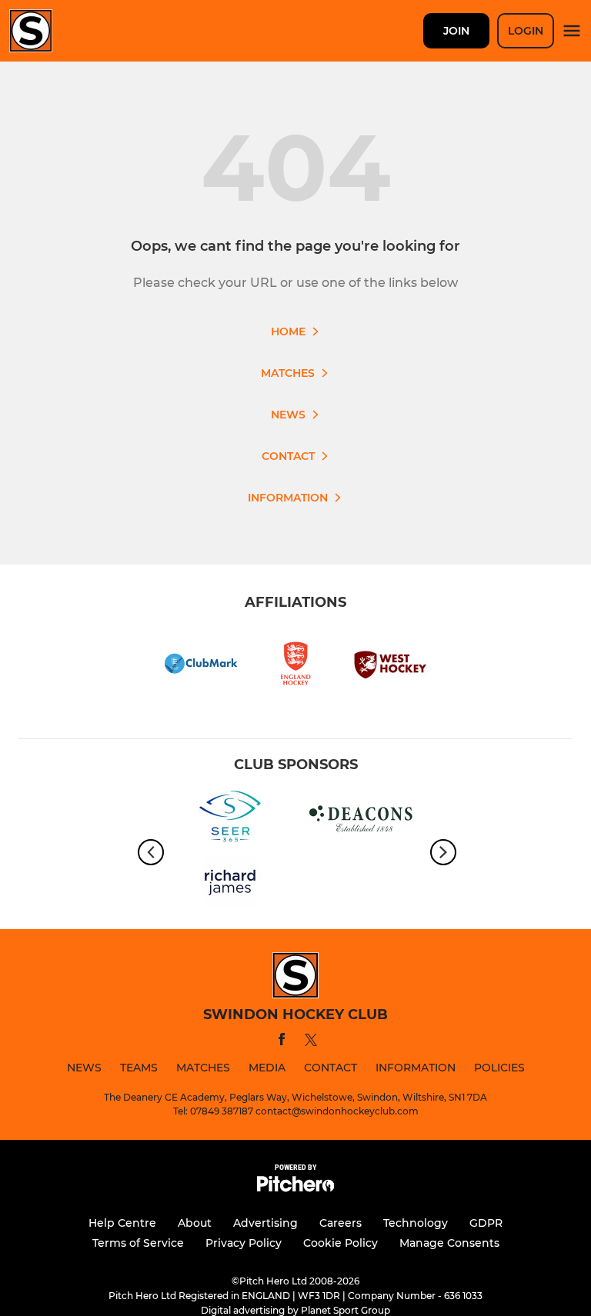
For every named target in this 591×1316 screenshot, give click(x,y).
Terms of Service (138, 1243)
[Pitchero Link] (295, 1188)
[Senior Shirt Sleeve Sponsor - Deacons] (360, 819)
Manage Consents (449, 1243)
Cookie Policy (340, 1243)
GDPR (486, 1223)
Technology (415, 1223)
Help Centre (122, 1223)
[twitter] (311, 1042)
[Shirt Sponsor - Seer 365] (230, 819)
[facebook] (281, 1041)
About (195, 1223)
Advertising (265, 1223)
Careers (340, 1223)
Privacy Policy (243, 1243)
